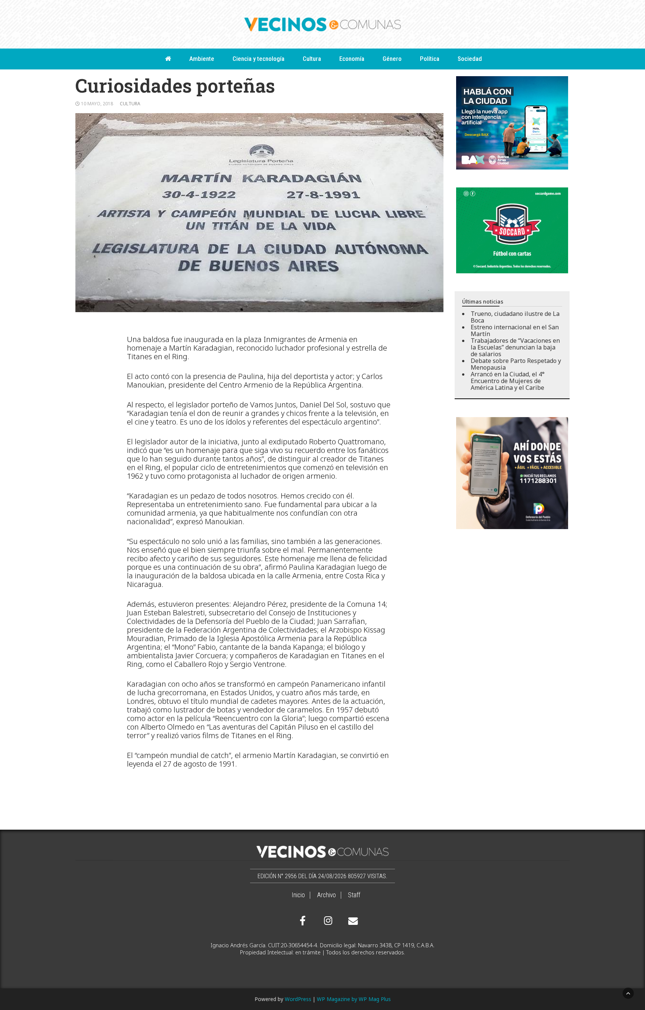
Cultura (312, 58)
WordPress (298, 999)
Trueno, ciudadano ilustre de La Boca (515, 317)
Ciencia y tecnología (258, 58)
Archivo (326, 895)
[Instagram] (327, 921)
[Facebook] (303, 921)
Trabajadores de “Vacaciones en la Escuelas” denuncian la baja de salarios (515, 347)
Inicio (298, 895)
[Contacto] (351, 921)
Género (392, 58)
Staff (354, 895)
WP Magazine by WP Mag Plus (354, 999)
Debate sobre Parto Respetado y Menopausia (516, 364)
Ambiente (201, 58)
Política (429, 58)
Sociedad (470, 58)
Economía (351, 58)
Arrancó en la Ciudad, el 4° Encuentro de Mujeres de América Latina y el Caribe (508, 381)
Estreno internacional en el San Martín (515, 330)
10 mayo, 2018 (97, 103)
